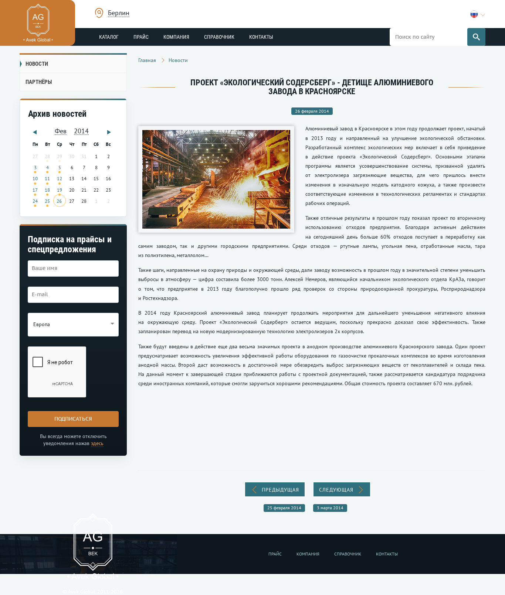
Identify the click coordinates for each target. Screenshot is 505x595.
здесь (97, 443)
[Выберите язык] (477, 14)
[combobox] (118, 14)
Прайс (141, 37)
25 (47, 201)
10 (35, 178)
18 (47, 190)
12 (59, 178)
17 (35, 190)
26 (59, 201)
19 (59, 190)
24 (35, 201)
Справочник (219, 37)
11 (47, 178)
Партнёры (39, 82)
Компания (176, 37)
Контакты (261, 37)
